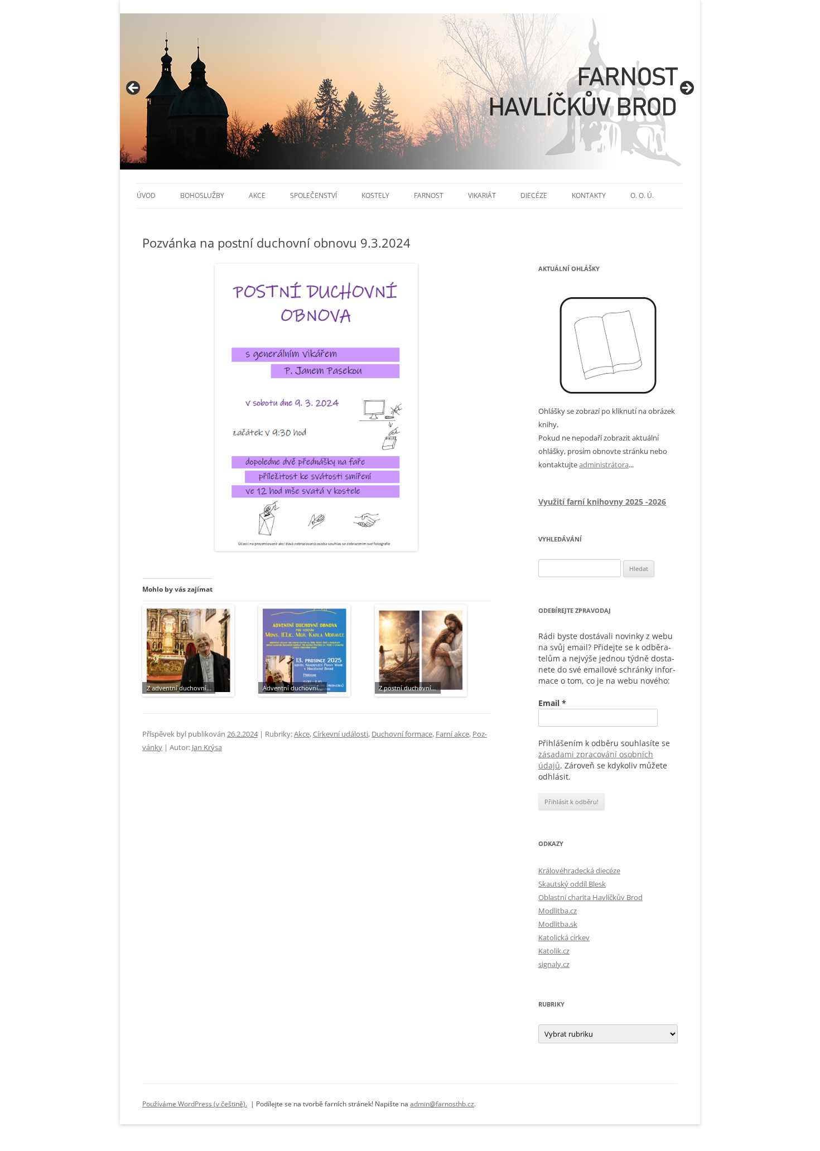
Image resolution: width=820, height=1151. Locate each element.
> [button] (686, 88)
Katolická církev (564, 937)
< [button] (134, 88)
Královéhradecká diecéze (579, 870)
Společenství (313, 195)
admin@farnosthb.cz (442, 1104)
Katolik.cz (554, 951)
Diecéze (533, 195)
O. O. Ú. (642, 195)
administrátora (604, 465)
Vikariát (482, 195)
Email (552, 703)
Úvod (146, 195)
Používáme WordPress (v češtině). (194, 1104)
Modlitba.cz (557, 911)
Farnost (428, 195)
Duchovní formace (402, 734)
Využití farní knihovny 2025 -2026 (602, 501)
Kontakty (589, 195)
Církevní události (340, 734)
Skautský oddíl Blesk (572, 884)
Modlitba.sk (557, 924)
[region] (410, 91)
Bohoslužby (202, 195)
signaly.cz (554, 964)
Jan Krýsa (207, 747)
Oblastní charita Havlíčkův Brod (590, 897)
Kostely (375, 195)
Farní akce (452, 734)
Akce (257, 195)
